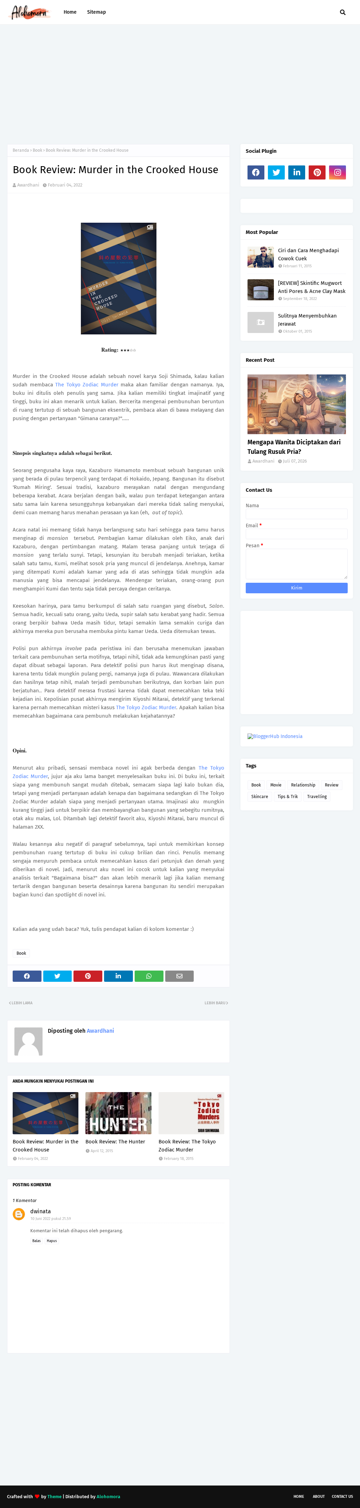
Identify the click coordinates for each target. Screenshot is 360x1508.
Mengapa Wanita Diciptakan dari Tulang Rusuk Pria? (294, 447)
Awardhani (28, 185)
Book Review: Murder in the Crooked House (45, 1145)
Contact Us (342, 1496)
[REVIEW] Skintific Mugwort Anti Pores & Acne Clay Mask (312, 287)
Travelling (317, 796)
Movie (276, 785)
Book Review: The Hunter (115, 1141)
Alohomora (108, 1496)
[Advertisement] (180, 84)
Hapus (52, 1241)
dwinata (40, 1211)
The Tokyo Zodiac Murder (86, 384)
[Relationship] (297, 404)
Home (299, 1496)
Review (332, 785)
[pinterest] (317, 172)
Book (37, 150)
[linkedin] (296, 172)
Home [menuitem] (70, 12)
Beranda (21, 150)
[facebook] (256, 172)
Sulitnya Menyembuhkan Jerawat (307, 320)
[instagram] (337, 172)
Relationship (303, 785)
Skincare (259, 796)
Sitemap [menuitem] (96, 12)
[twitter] (276, 172)
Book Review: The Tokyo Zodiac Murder (187, 1145)
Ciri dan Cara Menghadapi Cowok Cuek (308, 254)
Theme (54, 1496)
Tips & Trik (288, 796)
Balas (36, 1241)
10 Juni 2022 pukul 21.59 (51, 1218)
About (319, 1496)
